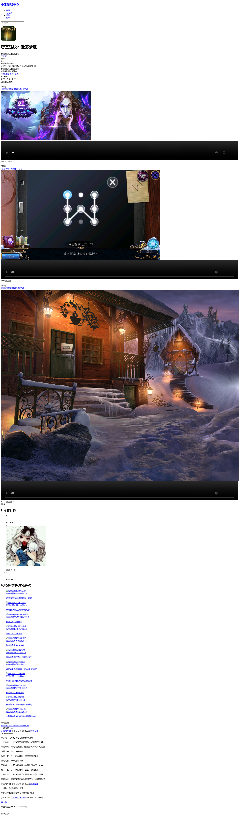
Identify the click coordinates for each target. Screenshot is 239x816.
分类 (8, 18)
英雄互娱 (25, 725)
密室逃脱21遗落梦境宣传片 (13, 288)
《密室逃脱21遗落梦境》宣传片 (15, 89)
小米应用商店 (7, 725)
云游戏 (9, 13)
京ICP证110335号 (18, 797)
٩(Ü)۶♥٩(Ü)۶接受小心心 (11, 169)
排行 (8, 15)
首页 (8, 10)
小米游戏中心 (10, 4)
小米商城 (17, 725)
